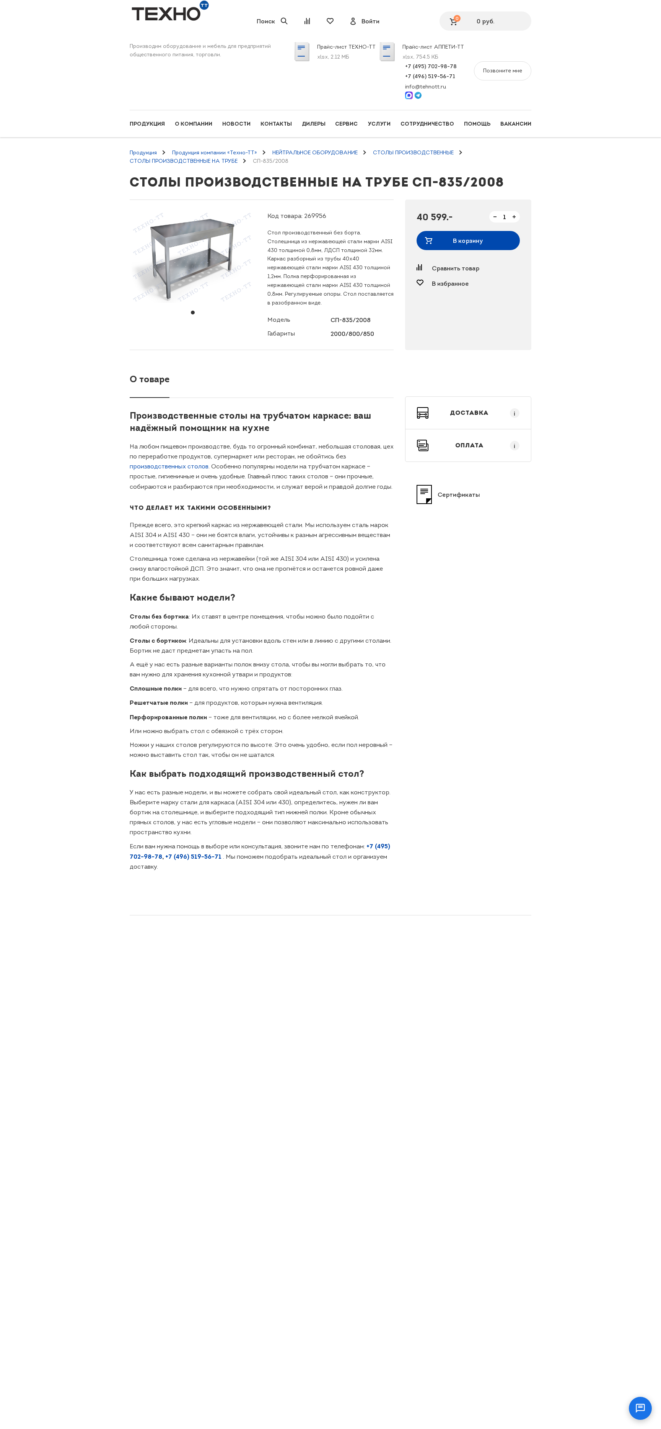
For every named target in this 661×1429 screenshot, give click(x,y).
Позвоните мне (502, 70)
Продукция (147, 123)
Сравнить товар (455, 268)
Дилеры (314, 123)
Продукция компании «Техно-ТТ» (214, 152)
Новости (236, 123)
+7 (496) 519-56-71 (430, 76)
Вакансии (515, 123)
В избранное (450, 283)
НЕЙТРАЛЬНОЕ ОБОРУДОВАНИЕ (315, 152)
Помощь (477, 123)
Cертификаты (459, 494)
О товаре (149, 379)
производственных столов (169, 466)
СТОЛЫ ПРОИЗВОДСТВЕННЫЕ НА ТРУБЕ (184, 161)
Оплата (485, 445)
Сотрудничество (427, 123)
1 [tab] (193, 312)
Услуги (379, 123)
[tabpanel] (193, 257)
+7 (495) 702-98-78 (431, 66)
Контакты (276, 123)
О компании (193, 123)
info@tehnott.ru (425, 86)
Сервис (346, 123)
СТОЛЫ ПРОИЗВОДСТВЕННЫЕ (413, 152)
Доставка (483, 413)
